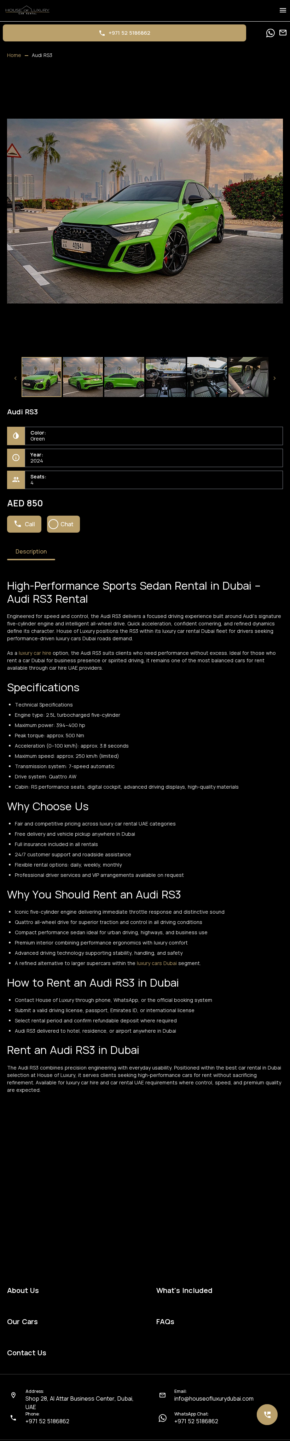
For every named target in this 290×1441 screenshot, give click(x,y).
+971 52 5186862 (47, 1421)
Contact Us (26, 1353)
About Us (23, 1290)
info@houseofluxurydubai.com (214, 1398)
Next (273, 217)
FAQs (165, 1321)
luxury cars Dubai (157, 963)
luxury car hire (35, 652)
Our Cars (22, 1321)
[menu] (283, 10)
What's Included (184, 1290)
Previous (16, 217)
